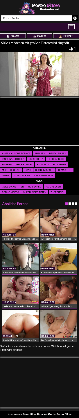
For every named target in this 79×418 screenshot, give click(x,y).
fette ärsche (56, 158)
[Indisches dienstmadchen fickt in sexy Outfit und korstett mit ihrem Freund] (20, 256)
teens (5, 175)
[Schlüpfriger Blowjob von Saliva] (58, 290)
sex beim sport (44, 169)
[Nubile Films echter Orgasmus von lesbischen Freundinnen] (20, 223)
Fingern (7, 164)
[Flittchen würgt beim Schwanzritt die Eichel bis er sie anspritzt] (58, 256)
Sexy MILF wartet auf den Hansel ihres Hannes (24, 340)
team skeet (65, 169)
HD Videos (43, 164)
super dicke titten (34, 192)
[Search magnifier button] (75, 18)
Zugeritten (57, 192)
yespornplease (43, 175)
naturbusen (53, 186)
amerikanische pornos (16, 153)
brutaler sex (57, 153)
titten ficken (22, 175)
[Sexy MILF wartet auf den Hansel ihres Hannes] (20, 324)
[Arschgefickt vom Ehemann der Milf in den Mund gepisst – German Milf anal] (58, 223)
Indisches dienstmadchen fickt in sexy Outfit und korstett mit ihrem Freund (38, 272)
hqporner (59, 164)
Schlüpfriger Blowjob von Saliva (56, 306)
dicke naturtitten (13, 158)
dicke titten (36, 158)
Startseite (5, 346)
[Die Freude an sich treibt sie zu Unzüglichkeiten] (58, 324)
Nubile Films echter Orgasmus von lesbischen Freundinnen (31, 238)
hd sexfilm (34, 186)
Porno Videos (10, 192)
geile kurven (24, 164)
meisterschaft (11, 169)
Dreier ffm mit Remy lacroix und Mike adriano (24, 306)
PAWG (28, 169)
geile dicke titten (13, 186)
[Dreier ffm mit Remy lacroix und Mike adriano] (20, 290)
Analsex (40, 153)
